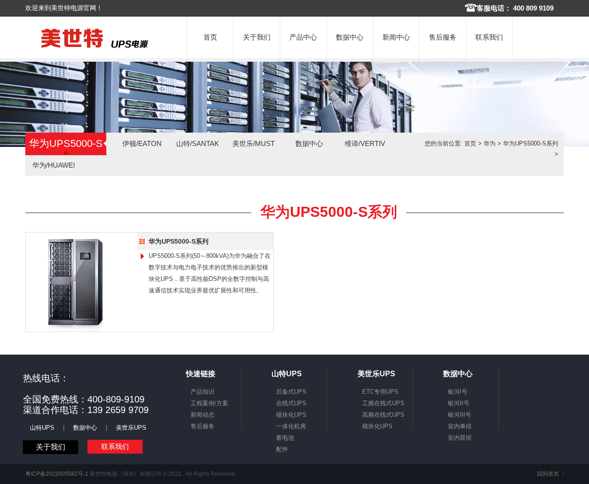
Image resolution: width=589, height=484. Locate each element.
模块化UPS (291, 414)
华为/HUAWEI (53, 165)
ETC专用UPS (380, 391)
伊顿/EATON (142, 143)
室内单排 (460, 426)
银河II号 (458, 403)
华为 (490, 143)
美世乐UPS (131, 427)
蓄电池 (285, 437)
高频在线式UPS (383, 414)
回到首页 (548, 474)
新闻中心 (396, 37)
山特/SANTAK (197, 143)
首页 (210, 37)
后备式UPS (291, 391)
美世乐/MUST (253, 143)
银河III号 (459, 414)
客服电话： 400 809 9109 (515, 8)
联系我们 (489, 37)
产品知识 (202, 391)
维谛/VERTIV (365, 143)
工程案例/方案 (209, 403)
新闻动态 (202, 414)
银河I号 (458, 391)
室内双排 (460, 437)
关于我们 (257, 37)
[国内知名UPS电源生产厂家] (94, 48)
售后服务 (442, 37)
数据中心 (350, 37)
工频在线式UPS (383, 403)
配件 (282, 449)
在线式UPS (291, 403)
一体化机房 (291, 426)
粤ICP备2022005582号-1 (56, 474)
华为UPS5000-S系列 (530, 143)
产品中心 (303, 37)
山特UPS (42, 427)
